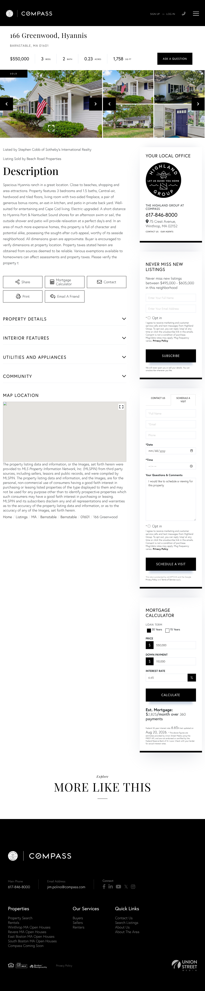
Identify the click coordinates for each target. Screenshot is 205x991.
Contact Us (152, 231)
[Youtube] (118, 887)
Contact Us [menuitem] (124, 918)
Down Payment (157, 654)
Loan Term (154, 624)
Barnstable (48, 517)
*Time (149, 460)
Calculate (170, 695)
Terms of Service (169, 579)
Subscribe (171, 356)
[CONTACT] (174, 59)
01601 (84, 517)
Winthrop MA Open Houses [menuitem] (29, 927)
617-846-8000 (162, 214)
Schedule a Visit (183, 400)
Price (149, 638)
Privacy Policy (160, 340)
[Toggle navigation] (196, 14)
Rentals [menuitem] (13, 922)
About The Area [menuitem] (127, 931)
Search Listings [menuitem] (126, 922)
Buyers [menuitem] (78, 918)
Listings (22, 517)
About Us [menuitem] (122, 927)
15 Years (175, 629)
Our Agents (167, 231)
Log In (170, 14)
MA (34, 517)
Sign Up (155, 14)
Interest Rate (155, 671)
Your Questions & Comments (164, 475)
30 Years (157, 629)
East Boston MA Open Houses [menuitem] (31, 936)
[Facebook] (104, 887)
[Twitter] (126, 887)
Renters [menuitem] (78, 927)
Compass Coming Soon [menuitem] (26, 945)
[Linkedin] (111, 887)
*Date (149, 444)
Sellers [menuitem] (78, 922)
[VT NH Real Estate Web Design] (184, 965)
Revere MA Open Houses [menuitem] (27, 931)
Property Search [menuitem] (20, 918)
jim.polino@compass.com (66, 887)
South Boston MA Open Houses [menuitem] (32, 941)
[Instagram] (133, 887)
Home (7, 517)
